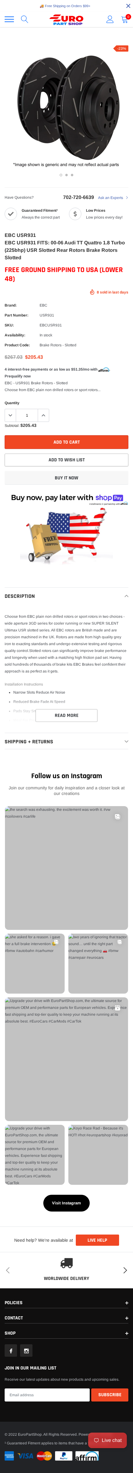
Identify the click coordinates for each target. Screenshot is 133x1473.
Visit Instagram (66, 1203)
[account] (110, 19)
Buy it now (66, 478)
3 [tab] (72, 175)
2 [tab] (66, 175)
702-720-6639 (78, 197)
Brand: (11, 305)
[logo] (66, 19)
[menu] (9, 19)
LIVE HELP (97, 1240)
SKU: (9, 325)
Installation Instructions (24, 684)
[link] (11, 1350)
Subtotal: (12, 425)
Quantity (12, 403)
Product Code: (17, 345)
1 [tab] (61, 175)
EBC (43, 305)
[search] (24, 19)
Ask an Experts (111, 198)
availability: (15, 335)
